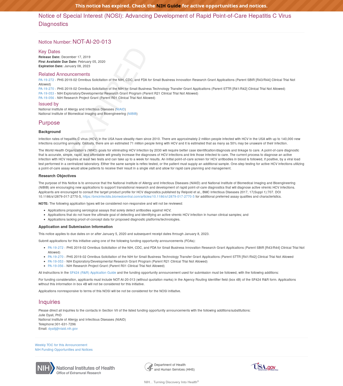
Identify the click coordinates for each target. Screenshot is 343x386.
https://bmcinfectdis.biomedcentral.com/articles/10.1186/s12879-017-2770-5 (139, 196)
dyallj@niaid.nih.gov (63, 328)
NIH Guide (168, 5)
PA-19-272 (46, 79)
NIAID (120, 109)
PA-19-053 (46, 93)
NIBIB (132, 113)
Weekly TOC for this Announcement (61, 344)
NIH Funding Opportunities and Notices (64, 349)
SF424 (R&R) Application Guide (93, 272)
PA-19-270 (46, 88)
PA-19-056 (46, 97)
